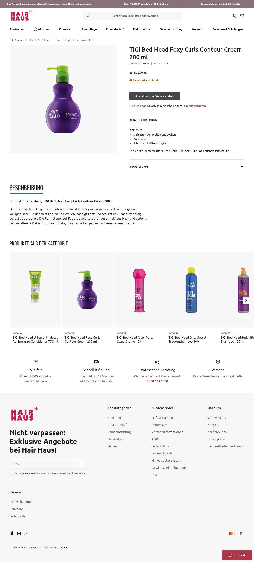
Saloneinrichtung (171, 29)
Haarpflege (89, 29)
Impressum (159, 424)
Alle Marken (17, 29)
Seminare (16, 509)
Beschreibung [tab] (26, 187)
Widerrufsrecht (162, 453)
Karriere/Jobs (217, 432)
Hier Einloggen (138, 105)
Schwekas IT (64, 547)
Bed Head (43, 40)
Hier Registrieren (195, 105)
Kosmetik (197, 29)
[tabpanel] (89, 212)
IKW (154, 474)
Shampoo (114, 417)
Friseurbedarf (115, 29)
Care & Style (63, 40)
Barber (112, 446)
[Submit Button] (81, 464)
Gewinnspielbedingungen (170, 467)
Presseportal (216, 439)
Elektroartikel (142, 29)
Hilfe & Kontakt (162, 417)
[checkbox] (11, 472)
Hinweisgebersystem (166, 460)
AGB (155, 439)
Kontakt (213, 424)
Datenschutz (160, 446)
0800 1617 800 (157, 381)
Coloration (66, 29)
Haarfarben (116, 439)
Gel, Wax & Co (83, 40)
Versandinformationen (167, 432)
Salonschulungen (21, 501)
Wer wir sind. (217, 417)
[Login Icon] (234, 16)
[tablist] (127, 189)
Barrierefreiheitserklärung (226, 446)
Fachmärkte (18, 516)
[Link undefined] (12, 533)
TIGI (30, 40)
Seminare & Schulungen (228, 29)
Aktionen (44, 29)
